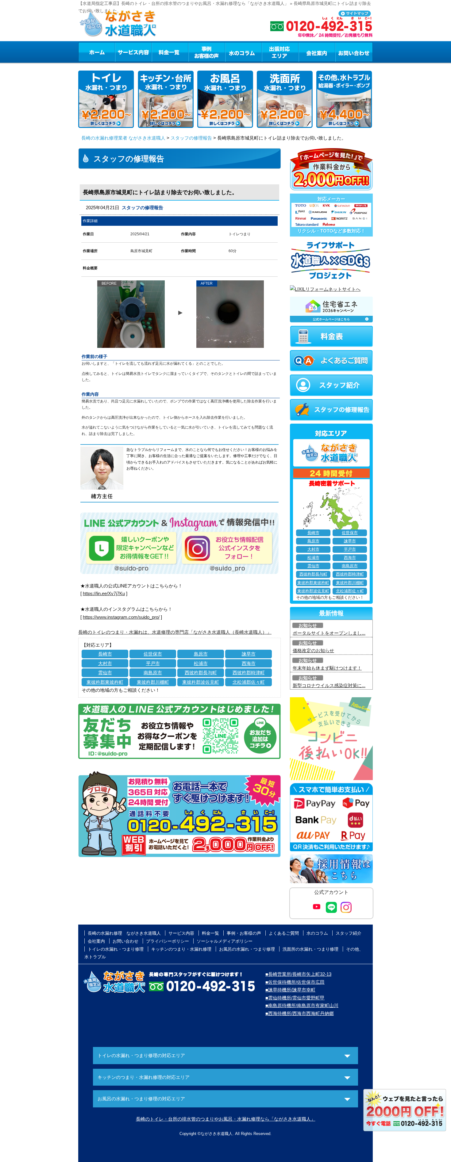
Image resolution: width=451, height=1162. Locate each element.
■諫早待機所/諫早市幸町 (290, 989)
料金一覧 (170, 52)
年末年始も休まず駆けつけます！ (327, 668)
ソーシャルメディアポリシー (224, 941)
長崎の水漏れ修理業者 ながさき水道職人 (123, 137)
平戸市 (153, 663)
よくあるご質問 (284, 933)
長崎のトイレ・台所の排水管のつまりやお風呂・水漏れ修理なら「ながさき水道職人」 (225, 1119)
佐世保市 (153, 653)
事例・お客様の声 (206, 52)
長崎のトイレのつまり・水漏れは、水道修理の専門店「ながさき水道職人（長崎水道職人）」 (175, 632)
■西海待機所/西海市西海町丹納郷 (299, 1013)
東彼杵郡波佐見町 (200, 682)
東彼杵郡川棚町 (153, 682)
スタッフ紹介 (348, 933)
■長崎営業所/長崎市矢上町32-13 (298, 974)
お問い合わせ (354, 52)
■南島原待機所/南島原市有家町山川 (301, 1005)
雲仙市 (105, 672)
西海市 (249, 663)
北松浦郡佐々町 (249, 682)
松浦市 (201, 663)
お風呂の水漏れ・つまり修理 (247, 949)
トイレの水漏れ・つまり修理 (116, 949)
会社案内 (317, 52)
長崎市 (105, 653)
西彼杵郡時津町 (249, 672)
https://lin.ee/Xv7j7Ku (104, 593)
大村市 (105, 663)
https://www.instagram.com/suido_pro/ (121, 617)
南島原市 (153, 672)
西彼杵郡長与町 (201, 672)
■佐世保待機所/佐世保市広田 (295, 982)
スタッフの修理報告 (191, 137)
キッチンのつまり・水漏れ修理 (181, 949)
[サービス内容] (122, 52)
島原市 (201, 653)
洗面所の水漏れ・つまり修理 (310, 949)
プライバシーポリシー (167, 941)
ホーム (96, 52)
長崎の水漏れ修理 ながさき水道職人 (124, 933)
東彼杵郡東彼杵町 (105, 682)
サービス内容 (133, 52)
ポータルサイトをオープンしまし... (329, 633)
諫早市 (249, 653)
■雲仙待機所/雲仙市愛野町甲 (295, 997)
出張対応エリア (280, 52)
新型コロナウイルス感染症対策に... (329, 685)
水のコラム (243, 52)
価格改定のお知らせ (313, 650)
